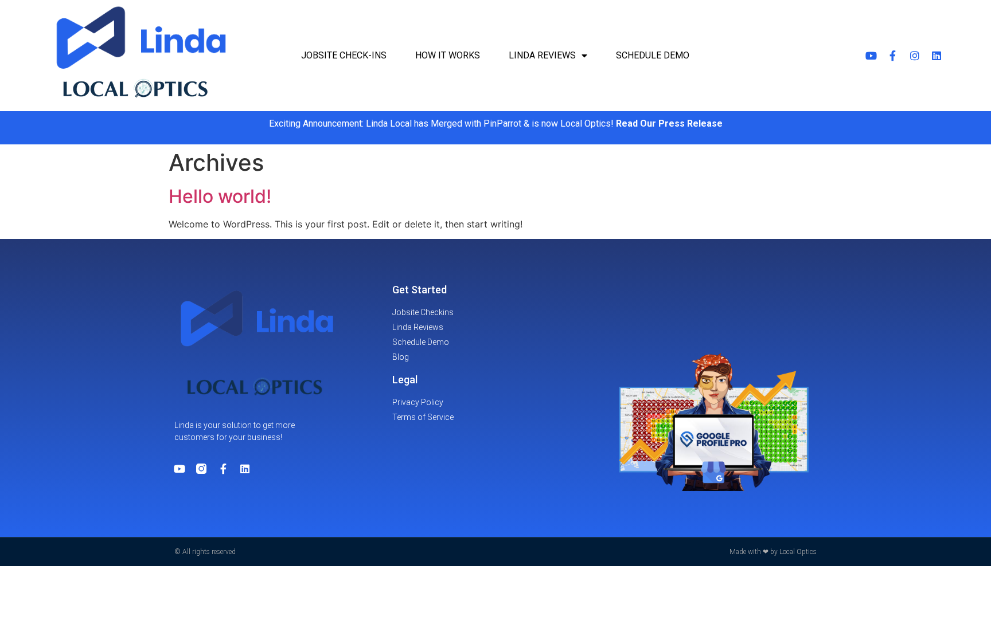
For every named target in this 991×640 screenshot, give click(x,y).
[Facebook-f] (893, 55)
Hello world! (220, 196)
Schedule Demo (652, 55)
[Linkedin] (936, 55)
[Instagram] (915, 55)
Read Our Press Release (669, 123)
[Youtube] (871, 55)
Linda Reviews (542, 55)
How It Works (447, 55)
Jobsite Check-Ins (344, 55)
